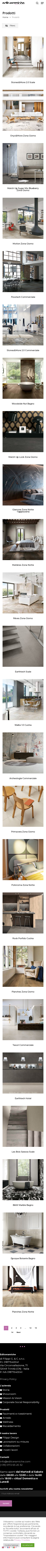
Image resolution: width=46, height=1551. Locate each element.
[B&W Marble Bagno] (23, 1179)
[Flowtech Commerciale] (23, 271)
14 (12, 1332)
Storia (6, 1389)
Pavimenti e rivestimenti (17, 1413)
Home (5, 17)
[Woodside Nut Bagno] (23, 378)
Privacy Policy (8, 1379)
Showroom (9, 1394)
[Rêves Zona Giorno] (23, 592)
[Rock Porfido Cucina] (23, 912)
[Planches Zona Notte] (23, 1286)
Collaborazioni (11, 1445)
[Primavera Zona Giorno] (23, 806)
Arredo (7, 1417)
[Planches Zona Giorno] (23, 966)
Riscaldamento (12, 1426)
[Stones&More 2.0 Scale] (23, 56)
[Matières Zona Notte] (23, 539)
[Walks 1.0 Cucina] (23, 699)
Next (19, 1332)
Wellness (8, 1421)
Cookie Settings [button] (11, 1545)
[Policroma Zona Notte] (23, 859)
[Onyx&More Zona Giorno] (23, 110)
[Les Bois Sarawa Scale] (23, 1126)
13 (36, 1328)
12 (30, 1328)
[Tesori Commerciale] (23, 1019)
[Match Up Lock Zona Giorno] (23, 431)
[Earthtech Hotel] (23, 1072)
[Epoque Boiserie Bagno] (23, 1233)
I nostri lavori (10, 1449)
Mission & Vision (12, 1398)
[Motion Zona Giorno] (23, 218)
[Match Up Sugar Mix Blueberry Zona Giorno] (23, 163)
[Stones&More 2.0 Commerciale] (23, 324)
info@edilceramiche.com (15, 1461)
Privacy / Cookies (22, 1540)
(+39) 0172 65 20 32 (11, 1464)
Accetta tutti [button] (27, 1545)
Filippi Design (11, 1437)
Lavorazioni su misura (16, 1441)
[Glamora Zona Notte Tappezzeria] (23, 484)
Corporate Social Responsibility (21, 1402)
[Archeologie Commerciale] (23, 752)
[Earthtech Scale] (23, 646)
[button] (42, 3)
